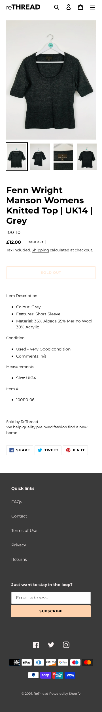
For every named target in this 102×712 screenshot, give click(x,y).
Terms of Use (24, 530)
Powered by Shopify (64, 694)
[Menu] (92, 7)
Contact (19, 516)
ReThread (41, 694)
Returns (19, 559)
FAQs (16, 501)
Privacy (18, 545)
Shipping (40, 250)
